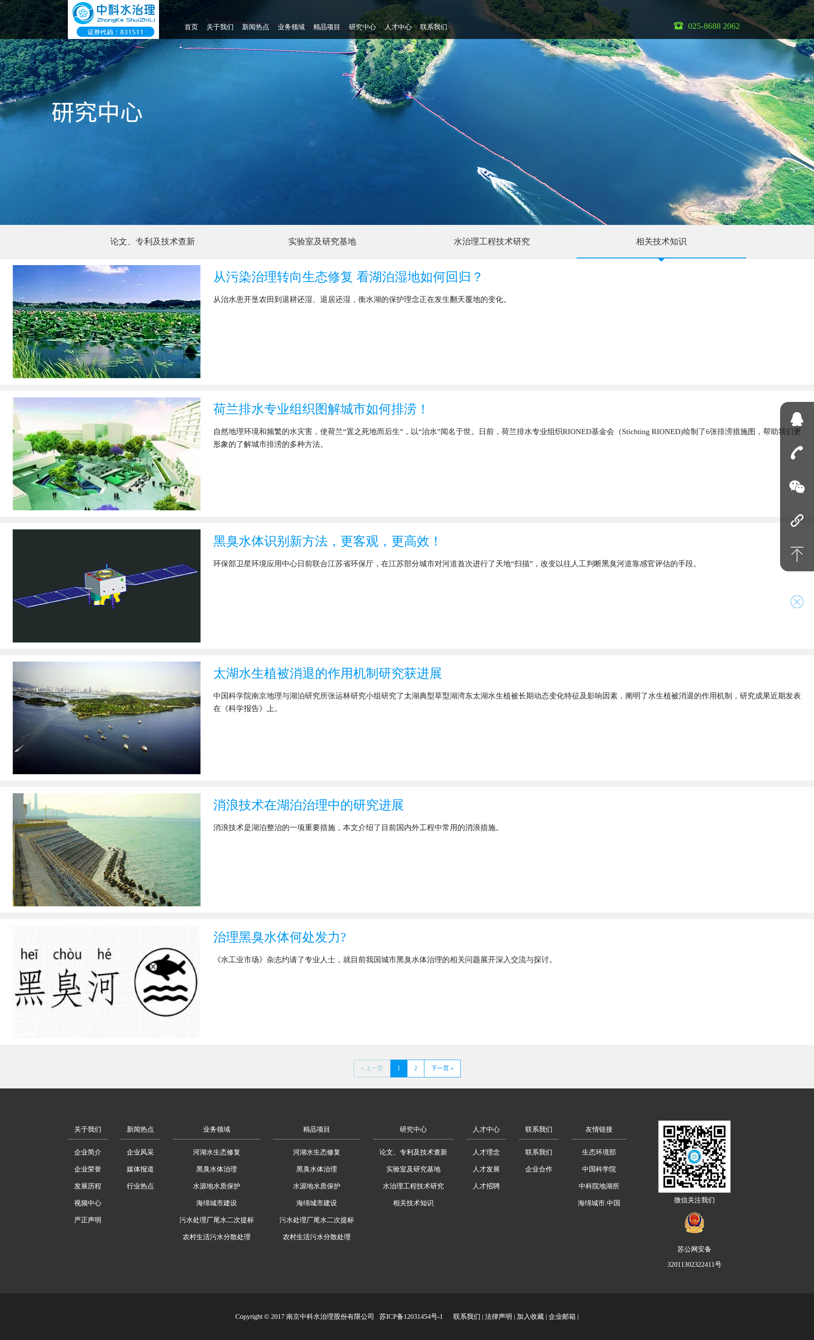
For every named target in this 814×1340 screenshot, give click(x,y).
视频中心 (87, 1203)
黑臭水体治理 (216, 1169)
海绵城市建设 (216, 1203)
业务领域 (291, 26)
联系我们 (433, 26)
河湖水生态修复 (216, 1152)
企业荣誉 (87, 1169)
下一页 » (442, 1068)
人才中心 (398, 26)
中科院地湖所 (599, 1186)
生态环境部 (599, 1152)
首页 (191, 26)
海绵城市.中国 (599, 1203)
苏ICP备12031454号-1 (411, 1316)
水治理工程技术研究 (492, 241)
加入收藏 (530, 1316)
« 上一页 (372, 1068)
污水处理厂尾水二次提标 (216, 1220)
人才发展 (486, 1169)
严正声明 (87, 1220)
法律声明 (498, 1316)
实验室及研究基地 (322, 241)
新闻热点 (255, 26)
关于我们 (220, 26)
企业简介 (87, 1152)
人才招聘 (486, 1186)
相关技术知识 (661, 241)
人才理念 (486, 1152)
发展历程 (87, 1186)
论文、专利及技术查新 (152, 241)
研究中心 (362, 26)
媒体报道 (140, 1169)
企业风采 (140, 1152)
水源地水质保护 (216, 1186)
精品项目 (326, 26)
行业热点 (140, 1186)
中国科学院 (599, 1169)
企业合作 (538, 1169)
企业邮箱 (562, 1316)
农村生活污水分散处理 (217, 1236)
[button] (88, 1130)
